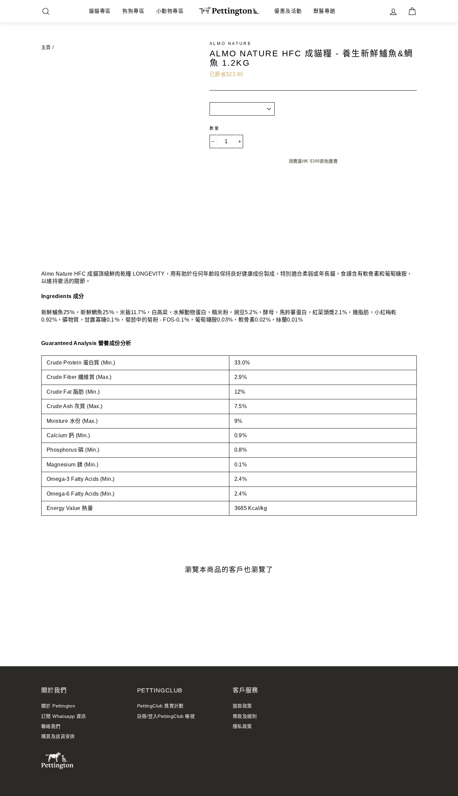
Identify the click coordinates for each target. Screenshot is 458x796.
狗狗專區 (133, 11)
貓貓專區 (100, 11)
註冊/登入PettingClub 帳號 (166, 716)
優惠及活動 (288, 11)
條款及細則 (245, 716)
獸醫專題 (324, 11)
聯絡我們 (51, 726)
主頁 (46, 47)
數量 (215, 128)
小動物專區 (170, 11)
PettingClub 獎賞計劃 (160, 705)
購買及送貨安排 (58, 736)
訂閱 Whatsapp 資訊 (63, 716)
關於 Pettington (58, 705)
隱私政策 (242, 726)
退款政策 (242, 705)
